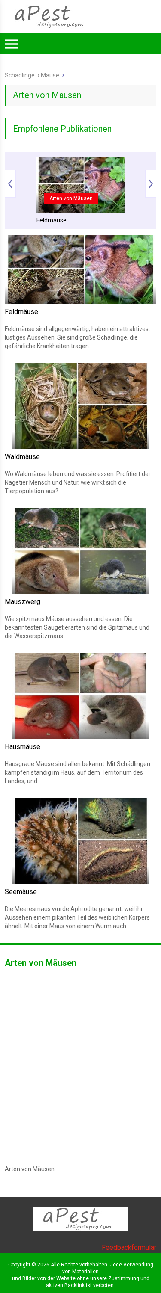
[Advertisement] (80, 139)
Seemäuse (21, 892)
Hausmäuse (22, 747)
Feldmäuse (51, 220)
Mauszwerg (22, 602)
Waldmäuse (22, 457)
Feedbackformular (129, 1247)
